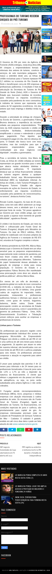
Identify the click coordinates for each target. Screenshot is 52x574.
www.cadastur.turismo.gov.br (25, 424)
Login (48, 570)
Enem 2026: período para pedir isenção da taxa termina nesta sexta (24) (30, 500)
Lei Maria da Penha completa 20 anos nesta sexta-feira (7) (31, 476)
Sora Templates (13, 570)
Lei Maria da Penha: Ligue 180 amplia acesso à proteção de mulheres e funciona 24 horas (30, 489)
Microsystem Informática (37, 570)
